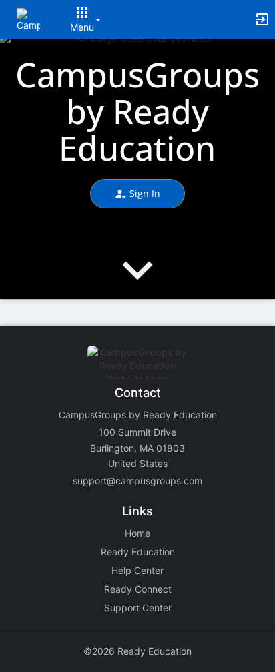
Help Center (137, 570)
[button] (28, 18)
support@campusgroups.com (137, 480)
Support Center (138, 607)
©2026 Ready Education (137, 651)
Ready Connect (138, 589)
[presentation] (137, 281)
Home (137, 533)
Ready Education (138, 551)
